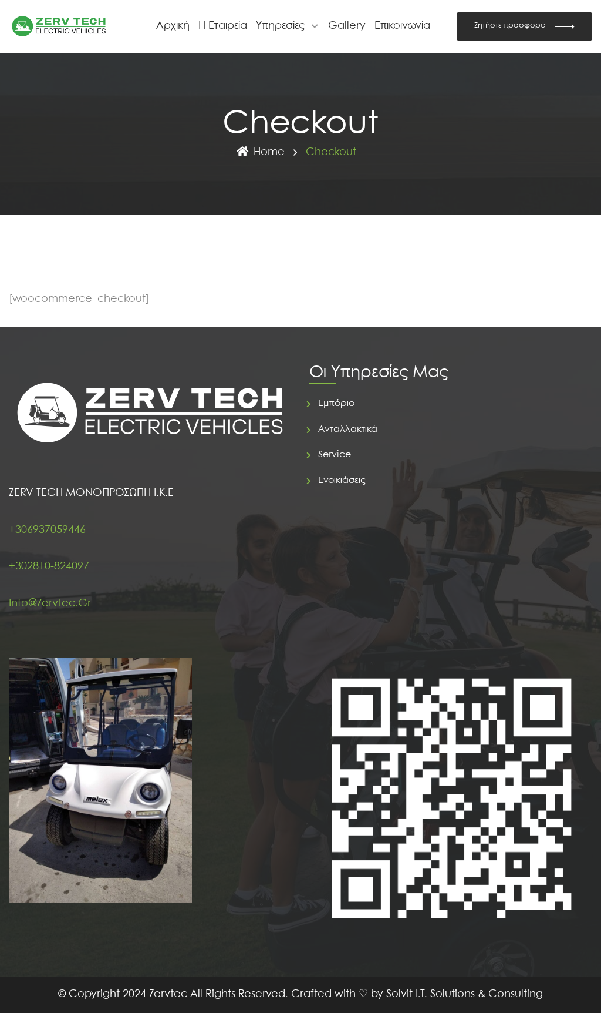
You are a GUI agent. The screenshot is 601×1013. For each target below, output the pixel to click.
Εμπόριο (336, 403)
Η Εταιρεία (222, 26)
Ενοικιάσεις (342, 480)
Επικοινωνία (402, 26)
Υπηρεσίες (280, 26)
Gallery (347, 26)
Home (269, 152)
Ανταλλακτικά (347, 429)
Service (334, 454)
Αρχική (173, 26)
